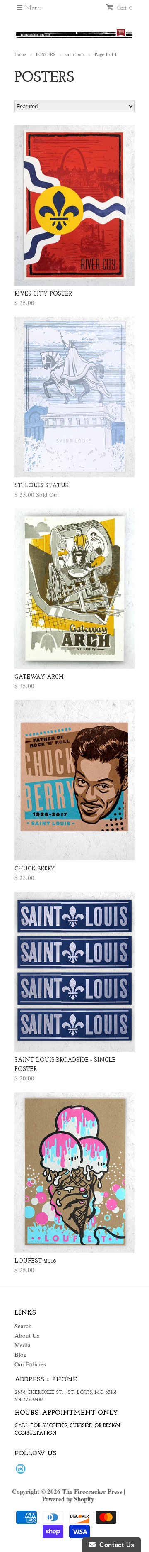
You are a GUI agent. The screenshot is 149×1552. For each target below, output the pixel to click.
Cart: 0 (123, 8)
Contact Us (115, 1544)
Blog (20, 1354)
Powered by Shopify (68, 1498)
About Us (26, 1335)
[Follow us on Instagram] (22, 1471)
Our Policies (30, 1364)
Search (23, 1326)
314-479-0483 (29, 1400)
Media (22, 1345)
